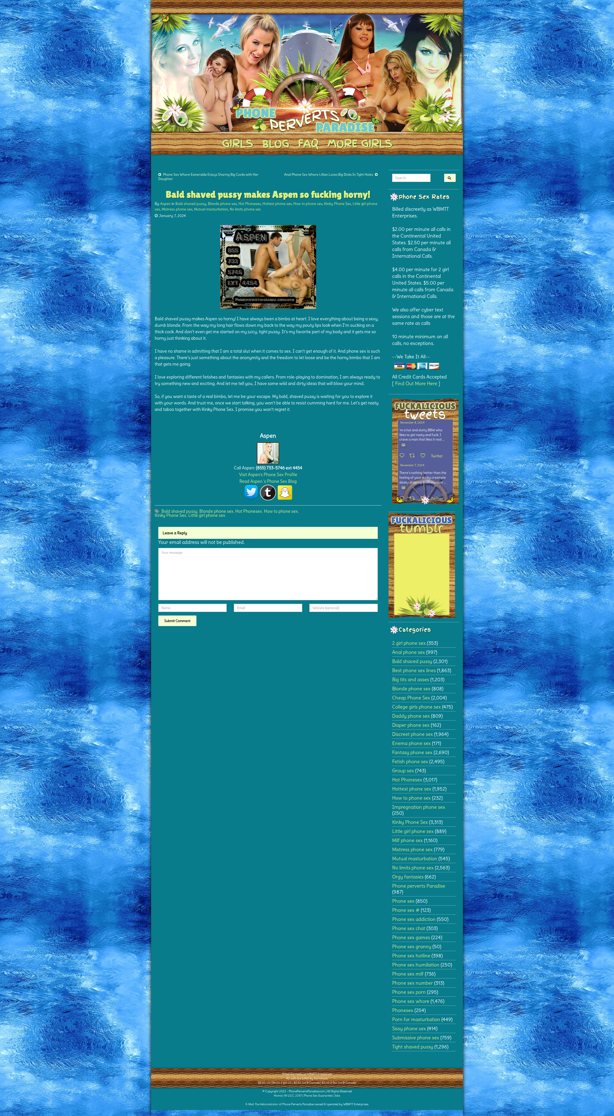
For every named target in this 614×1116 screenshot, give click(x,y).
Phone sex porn (409, 992)
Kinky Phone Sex (337, 203)
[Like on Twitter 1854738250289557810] (424, 456)
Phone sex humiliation (415, 965)
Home (278, 1095)
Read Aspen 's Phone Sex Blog (268, 481)
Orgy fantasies (408, 877)
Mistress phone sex (177, 209)
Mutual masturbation (211, 209)
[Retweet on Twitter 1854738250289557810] (413, 456)
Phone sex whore (410, 1001)
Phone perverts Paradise (418, 886)
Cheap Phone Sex (411, 698)
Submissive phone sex (415, 1037)
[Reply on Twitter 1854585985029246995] (403, 499)
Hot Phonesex (249, 203)
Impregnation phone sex (418, 807)
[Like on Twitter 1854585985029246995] (424, 499)
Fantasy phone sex (412, 752)
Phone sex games (411, 937)
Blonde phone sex (222, 203)
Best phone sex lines (414, 670)
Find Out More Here (416, 383)
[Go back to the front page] (307, 73)
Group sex (403, 770)
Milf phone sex (407, 840)
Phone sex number (412, 983)
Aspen (165, 203)
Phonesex (402, 1010)
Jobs (337, 1095)
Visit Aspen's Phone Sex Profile (268, 474)
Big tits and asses (410, 679)
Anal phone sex (408, 652)
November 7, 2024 (412, 465)
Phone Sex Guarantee (318, 1095)
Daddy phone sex (411, 716)
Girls (237, 144)
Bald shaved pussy (190, 203)
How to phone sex (307, 203)
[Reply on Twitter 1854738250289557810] (403, 456)
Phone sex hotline (411, 956)
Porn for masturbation (416, 1019)
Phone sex (403, 901)
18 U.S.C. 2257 (293, 1095)
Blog (275, 144)
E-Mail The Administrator (262, 1104)
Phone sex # (405, 910)
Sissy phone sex (409, 1028)
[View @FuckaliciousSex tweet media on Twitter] (403, 445)
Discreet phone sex (412, 734)
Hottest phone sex (277, 203)
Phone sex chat (408, 928)
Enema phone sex (411, 743)
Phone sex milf (408, 974)
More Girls (359, 144)
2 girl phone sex (409, 643)
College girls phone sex (416, 707)
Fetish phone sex (410, 761)
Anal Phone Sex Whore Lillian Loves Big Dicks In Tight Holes (328, 174)
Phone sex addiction (414, 919)
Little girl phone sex (206, 515)
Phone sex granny (411, 946)
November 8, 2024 (412, 422)
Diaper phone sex (411, 725)
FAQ (308, 144)
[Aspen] (268, 452)
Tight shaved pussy (412, 1047)
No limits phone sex (245, 209)
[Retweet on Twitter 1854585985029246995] (413, 499)
